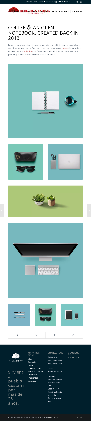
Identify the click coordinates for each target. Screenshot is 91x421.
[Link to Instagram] (77, 2)
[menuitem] (16, 11)
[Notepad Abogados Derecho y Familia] (45, 101)
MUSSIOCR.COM (53, 417)
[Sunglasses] (89, 210)
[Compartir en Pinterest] (55, 335)
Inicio (30, 365)
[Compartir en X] (36, 335)
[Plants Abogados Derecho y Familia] (45, 201)
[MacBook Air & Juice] (2, 210)
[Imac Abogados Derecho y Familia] (45, 260)
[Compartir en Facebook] (17, 335)
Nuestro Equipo (35, 368)
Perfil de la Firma (35, 371)
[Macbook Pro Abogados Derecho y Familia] (65, 162)
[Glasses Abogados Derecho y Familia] (25, 162)
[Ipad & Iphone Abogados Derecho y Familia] (72, 315)
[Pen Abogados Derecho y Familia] (19, 315)
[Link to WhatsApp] (81, 2)
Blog (30, 359)
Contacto (32, 362)
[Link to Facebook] (74, 2)
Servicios (32, 381)
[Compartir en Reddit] (73, 335)
